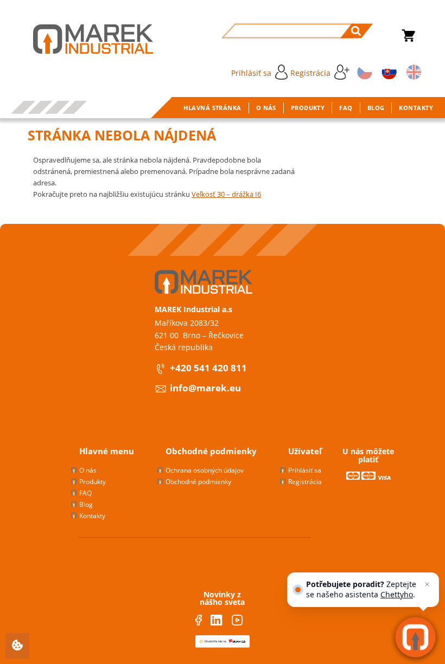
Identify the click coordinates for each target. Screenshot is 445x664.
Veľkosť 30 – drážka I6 (226, 194)
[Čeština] (363, 71)
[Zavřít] (427, 584)
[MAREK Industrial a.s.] (82, 39)
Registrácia (310, 73)
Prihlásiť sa (251, 73)
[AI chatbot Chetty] (415, 637)
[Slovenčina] (387, 71)
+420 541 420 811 (208, 368)
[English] (412, 71)
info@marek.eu (205, 388)
